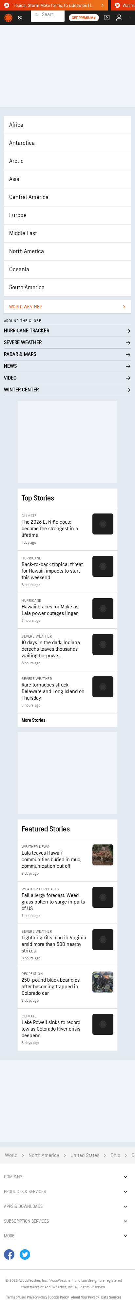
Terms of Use (15, 1297)
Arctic (16, 161)
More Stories (33, 720)
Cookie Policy (59, 1297)
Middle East (23, 233)
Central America (28, 197)
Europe (18, 215)
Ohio (115, 1155)
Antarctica (22, 143)
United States (84, 1155)
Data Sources (111, 1297)
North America (26, 251)
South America (27, 287)
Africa (16, 124)
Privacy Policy (37, 1297)
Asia (14, 179)
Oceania (19, 269)
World (11, 1155)
